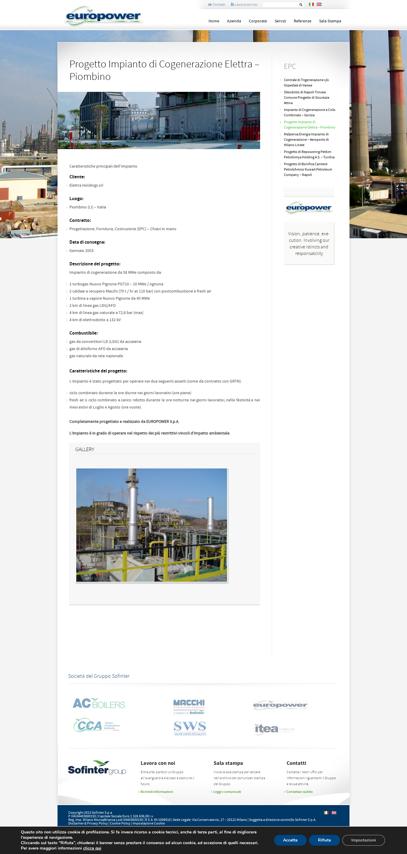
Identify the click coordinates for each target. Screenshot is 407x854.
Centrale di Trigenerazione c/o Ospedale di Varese (306, 83)
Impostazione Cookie (149, 823)
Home (214, 21)
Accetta (290, 840)
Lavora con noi (246, 4)
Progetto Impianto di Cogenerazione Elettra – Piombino (309, 125)
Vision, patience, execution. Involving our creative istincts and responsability (309, 244)
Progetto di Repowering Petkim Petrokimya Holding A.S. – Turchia (309, 155)
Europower (113, 16)
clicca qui (92, 848)
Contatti (219, 4)
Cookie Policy (120, 823)
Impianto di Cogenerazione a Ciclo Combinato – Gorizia (309, 112)
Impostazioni (363, 840)
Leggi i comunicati (227, 791)
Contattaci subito (299, 791)
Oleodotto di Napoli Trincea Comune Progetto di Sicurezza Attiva (306, 97)
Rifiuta (324, 840)
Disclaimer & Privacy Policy (88, 823)
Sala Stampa (330, 21)
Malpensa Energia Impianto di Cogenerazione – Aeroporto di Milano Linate (306, 139)
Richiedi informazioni (156, 791)
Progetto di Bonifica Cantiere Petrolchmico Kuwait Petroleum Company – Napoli (308, 169)
